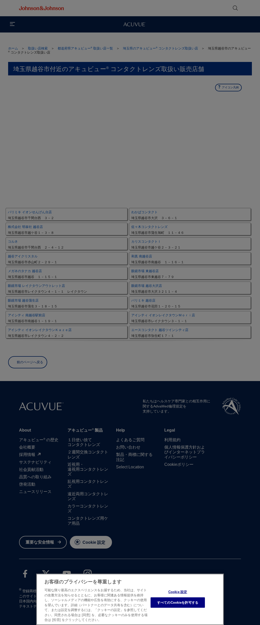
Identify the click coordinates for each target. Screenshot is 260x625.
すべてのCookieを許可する (177, 602)
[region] (129, 599)
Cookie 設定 (177, 592)
